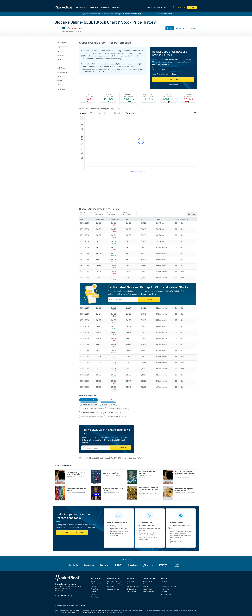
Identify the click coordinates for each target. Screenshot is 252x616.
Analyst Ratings (147, 581)
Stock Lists (130, 581)
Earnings (145, 586)
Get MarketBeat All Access (72, 532)
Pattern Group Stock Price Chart (90, 412)
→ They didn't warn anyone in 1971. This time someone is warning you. (101, 13)
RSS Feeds (164, 592)
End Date (125, 212)
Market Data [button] (94, 7)
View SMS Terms (173, 84)
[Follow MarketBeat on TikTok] (71, 596)
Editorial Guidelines (97, 584)
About (93, 581)
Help (96, 597)
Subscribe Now (173, 79)
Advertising (164, 581)
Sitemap (163, 597)
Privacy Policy (165, 589)
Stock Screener (131, 592)
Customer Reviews (113, 589)
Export (193, 214)
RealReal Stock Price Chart (116, 416)
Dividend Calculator (133, 586)
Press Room (95, 589)
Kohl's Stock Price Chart (111, 412)
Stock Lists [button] (105, 7)
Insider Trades (147, 589)
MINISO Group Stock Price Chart (118, 408)
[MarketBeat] (64, 7)
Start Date (109, 212)
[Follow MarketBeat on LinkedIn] (65, 596)
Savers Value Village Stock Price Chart (92, 416)
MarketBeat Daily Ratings (115, 584)
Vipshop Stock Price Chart (89, 404)
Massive (101, 610)
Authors (93, 586)
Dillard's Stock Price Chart (88, 400)
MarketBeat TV (111, 586)
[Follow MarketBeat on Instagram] (68, 596)
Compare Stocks (132, 584)
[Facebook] (59, 596)
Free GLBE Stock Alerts (165, 13)
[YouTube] (62, 596)
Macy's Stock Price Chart (108, 404)
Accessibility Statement (168, 584)
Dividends (146, 584)
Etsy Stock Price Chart (107, 400)
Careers (93, 592)
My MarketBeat (131, 589)
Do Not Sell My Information (169, 586)
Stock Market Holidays (150, 592)
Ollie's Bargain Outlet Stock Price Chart (92, 408)
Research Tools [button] (81, 7)
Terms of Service (166, 594)
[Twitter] (56, 596)
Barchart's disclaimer (117, 612)
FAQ (92, 597)
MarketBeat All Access (114, 581)
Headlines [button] (115, 7)
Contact (93, 594)
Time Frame (82, 212)
